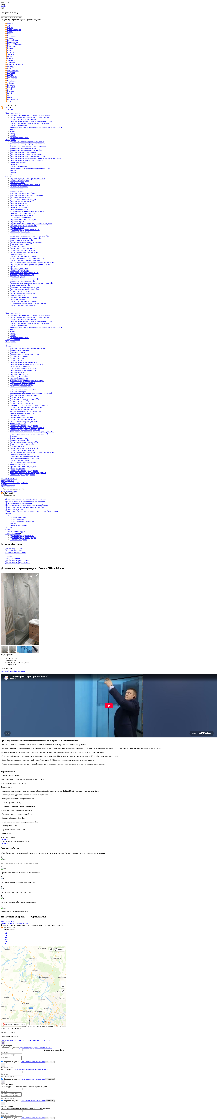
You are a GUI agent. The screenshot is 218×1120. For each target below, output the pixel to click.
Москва (10, 24)
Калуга (10, 75)
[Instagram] (6, 937)
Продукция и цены (12, 113)
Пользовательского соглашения (33, 1062)
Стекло (13, 136)
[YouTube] (6, 939)
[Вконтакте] (6, 935)
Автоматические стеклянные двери (23, 293)
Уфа (8, 26)
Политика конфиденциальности (37, 1040)
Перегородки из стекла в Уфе (21, 240)
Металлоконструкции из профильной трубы (27, 211)
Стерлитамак (12, 77)
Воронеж (10, 48)
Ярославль (11, 62)
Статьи (8, 177)
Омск (9, 34)
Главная (8, 556)
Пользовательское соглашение (12, 1040)
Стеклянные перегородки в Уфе (22, 281)
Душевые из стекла (17, 246)
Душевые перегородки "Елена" (17, 563)
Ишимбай (11, 87)
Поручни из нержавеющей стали (22, 213)
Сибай (9, 89)
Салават (10, 38)
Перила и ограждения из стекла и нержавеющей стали (31, 121)
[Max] (6, 944)
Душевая (13, 267)
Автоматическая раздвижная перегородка (26, 242)
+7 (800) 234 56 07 (8, 485)
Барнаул (10, 56)
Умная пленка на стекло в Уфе (22, 244)
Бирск (9, 97)
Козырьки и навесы (17, 183)
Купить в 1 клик (7, 671)
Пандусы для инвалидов (19, 207)
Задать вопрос (19, 671)
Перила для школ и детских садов (23, 219)
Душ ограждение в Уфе (19, 269)
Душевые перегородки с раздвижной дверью (27, 144)
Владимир (11, 73)
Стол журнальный (17, 519)
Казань (10, 32)
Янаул (9, 101)
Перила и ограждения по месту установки (26, 195)
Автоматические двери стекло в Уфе (24, 273)
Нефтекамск (12, 79)
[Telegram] (6, 941)
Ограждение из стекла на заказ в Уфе (24, 279)
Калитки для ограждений (20, 197)
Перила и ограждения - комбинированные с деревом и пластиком (35, 158)
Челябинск (11, 36)
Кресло (13, 523)
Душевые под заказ (17, 277)
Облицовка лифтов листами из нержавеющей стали (30, 168)
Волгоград (11, 52)
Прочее (13, 172)
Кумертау (11, 91)
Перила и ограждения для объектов (23, 193)
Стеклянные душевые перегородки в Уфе (26, 238)
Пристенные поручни (18, 162)
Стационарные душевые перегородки (24, 287)
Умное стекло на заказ (18, 295)
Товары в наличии (12, 340)
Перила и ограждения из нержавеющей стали (27, 156)
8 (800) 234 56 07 (7, 483)
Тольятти (10, 54)
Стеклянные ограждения (19, 181)
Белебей (10, 93)
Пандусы (13, 164)
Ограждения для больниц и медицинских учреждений (31, 224)
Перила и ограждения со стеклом (23, 152)
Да (2, 6)
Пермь (9, 50)
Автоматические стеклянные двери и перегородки (29, 117)
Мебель (13, 132)
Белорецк (11, 85)
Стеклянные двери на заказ (20, 291)
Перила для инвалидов (19, 209)
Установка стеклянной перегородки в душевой (28, 303)
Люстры (13, 134)
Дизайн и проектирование (15, 548)
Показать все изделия (18, 525)
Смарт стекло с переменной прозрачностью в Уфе (29, 236)
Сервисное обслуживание (15, 553)
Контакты (9, 174)
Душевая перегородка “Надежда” (23, 538)
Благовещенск (12, 99)
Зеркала (13, 129)
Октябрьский (12, 81)
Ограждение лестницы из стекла (22, 248)
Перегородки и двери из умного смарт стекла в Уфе (30, 264)
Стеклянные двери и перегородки (23, 119)
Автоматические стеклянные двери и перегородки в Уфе (32, 262)
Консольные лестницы (19, 187)
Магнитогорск (13, 71)
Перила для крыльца (18, 222)
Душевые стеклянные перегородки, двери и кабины (30, 115)
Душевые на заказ (17, 228)
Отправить (50, 1062)
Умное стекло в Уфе (18, 254)
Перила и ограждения (18, 203)
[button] (37, 575)
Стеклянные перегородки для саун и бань (26, 150)
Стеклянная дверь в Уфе (19, 271)
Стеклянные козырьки (18, 125)
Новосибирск (12, 40)
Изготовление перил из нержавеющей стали (27, 258)
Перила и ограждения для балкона (23, 226)
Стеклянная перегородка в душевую (24, 256)
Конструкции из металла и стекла (23, 199)
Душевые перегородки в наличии (18, 561)
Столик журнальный (18, 517)
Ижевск (10, 58)
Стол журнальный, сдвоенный (22, 521)
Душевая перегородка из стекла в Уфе (25, 230)
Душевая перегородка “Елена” (22, 536)
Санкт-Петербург (14, 30)
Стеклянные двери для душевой (22, 305)
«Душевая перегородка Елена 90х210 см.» (35, 1048)
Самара (10, 28)
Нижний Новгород (14, 44)
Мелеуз (10, 95)
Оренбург (11, 67)
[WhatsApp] (6, 933)
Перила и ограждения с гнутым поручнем (26, 160)
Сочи (9, 69)
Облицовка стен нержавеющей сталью (25, 185)
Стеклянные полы (17, 189)
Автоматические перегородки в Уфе (24, 252)
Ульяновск (11, 60)
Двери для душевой (17, 299)
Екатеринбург (12, 42)
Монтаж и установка (13, 551)
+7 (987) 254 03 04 (21, 483)
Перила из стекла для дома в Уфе (23, 201)
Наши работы (10, 140)
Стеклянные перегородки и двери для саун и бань (29, 123)
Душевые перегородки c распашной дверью (27, 142)
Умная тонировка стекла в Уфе (22, 275)
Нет (4, 6)
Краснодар (11, 46)
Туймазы (10, 83)
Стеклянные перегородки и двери (23, 148)
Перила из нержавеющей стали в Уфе (24, 289)
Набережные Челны (15, 64)
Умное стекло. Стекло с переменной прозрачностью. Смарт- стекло (36, 127)
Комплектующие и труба (19, 138)
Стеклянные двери (17, 191)
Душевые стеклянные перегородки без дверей (28, 146)
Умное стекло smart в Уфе (20, 285)
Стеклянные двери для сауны (21, 234)
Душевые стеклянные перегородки (23, 297)
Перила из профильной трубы (21, 215)
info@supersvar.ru (7, 481)
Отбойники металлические (20, 217)
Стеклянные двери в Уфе (20, 232)
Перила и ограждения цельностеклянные (26, 154)
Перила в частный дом (19, 205)
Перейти (4, 839)
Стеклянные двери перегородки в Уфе (25, 260)
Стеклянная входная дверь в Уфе (22, 250)
